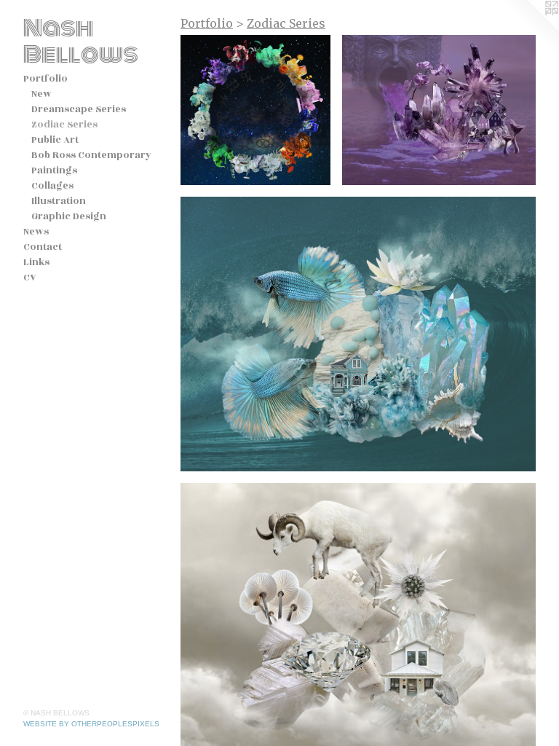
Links (36, 262)
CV (29, 277)
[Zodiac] (255, 110)
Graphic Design (68, 216)
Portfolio (45, 78)
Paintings (54, 170)
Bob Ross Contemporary (91, 155)
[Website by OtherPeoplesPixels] (530, 29)
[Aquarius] (439, 110)
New (41, 94)
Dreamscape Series (78, 109)
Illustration (58, 201)
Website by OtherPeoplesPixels (91, 724)
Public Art (55, 140)
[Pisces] (358, 334)
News (36, 231)
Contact (42, 247)
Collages (52, 185)
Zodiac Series (64, 124)
